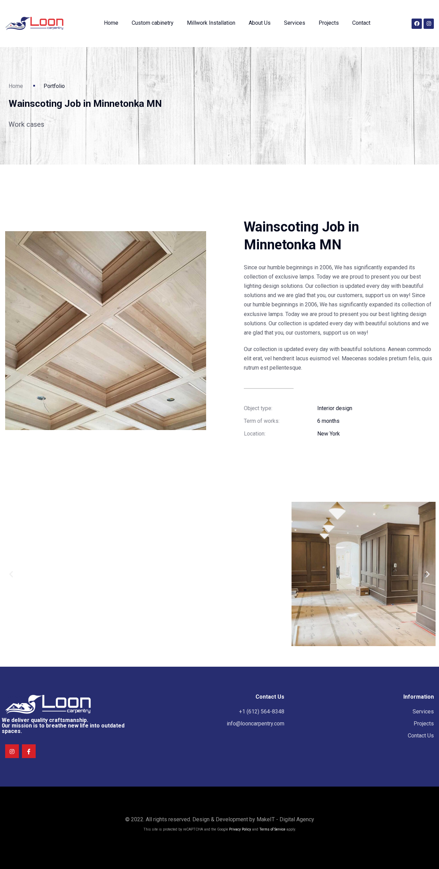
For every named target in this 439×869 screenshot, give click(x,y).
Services (294, 23)
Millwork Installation (211, 23)
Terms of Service (272, 829)
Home (111, 23)
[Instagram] (429, 24)
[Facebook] (417, 24)
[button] (11, 574)
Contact (361, 23)
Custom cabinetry (153, 23)
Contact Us (421, 735)
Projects (329, 23)
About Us (260, 23)
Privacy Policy (240, 829)
